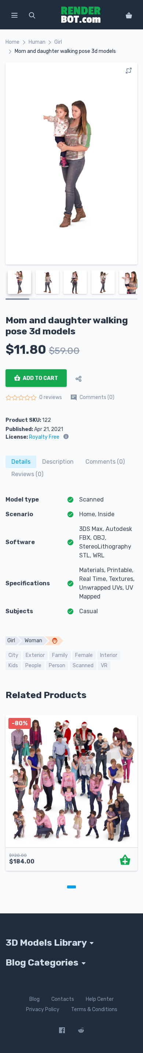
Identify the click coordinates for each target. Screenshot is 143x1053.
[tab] (21, 462)
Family (60, 655)
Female (84, 655)
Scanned (83, 665)
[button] (14, 15)
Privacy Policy (42, 1009)
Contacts (62, 999)
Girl (58, 42)
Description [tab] (58, 461)
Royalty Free (44, 437)
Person (57, 665)
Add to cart (40, 378)
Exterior (35, 655)
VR (104, 665)
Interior (108, 655)
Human (37, 42)
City (13, 655)
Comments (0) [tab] (105, 461)
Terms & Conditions (94, 1009)
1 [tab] (71, 886)
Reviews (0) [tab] (27, 474)
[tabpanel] (71, 796)
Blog (34, 999)
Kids (13, 665)
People (33, 665)
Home (12, 42)
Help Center (100, 999)
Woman (33, 640)
